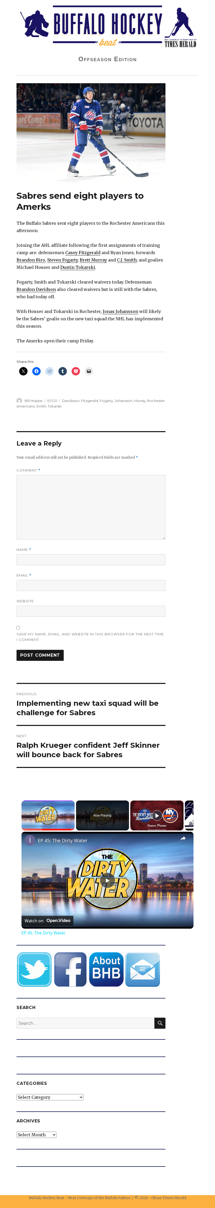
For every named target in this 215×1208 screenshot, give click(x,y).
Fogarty (106, 401)
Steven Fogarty (62, 260)
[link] (30, 840)
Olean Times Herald (168, 1198)
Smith (41, 406)
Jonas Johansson (120, 311)
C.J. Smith (127, 260)
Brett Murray (93, 260)
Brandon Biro (31, 260)
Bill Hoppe (33, 401)
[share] (183, 838)
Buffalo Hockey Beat (46, 1198)
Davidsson (70, 401)
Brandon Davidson (36, 289)
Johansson (123, 401)
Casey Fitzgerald (82, 252)
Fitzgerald (89, 401)
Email (24, 575)
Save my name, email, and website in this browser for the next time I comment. (90, 637)
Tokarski (55, 406)
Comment (28, 470)
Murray (140, 401)
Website (25, 601)
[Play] (157, 815)
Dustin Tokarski (77, 267)
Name (24, 549)
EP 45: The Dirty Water (62, 840)
